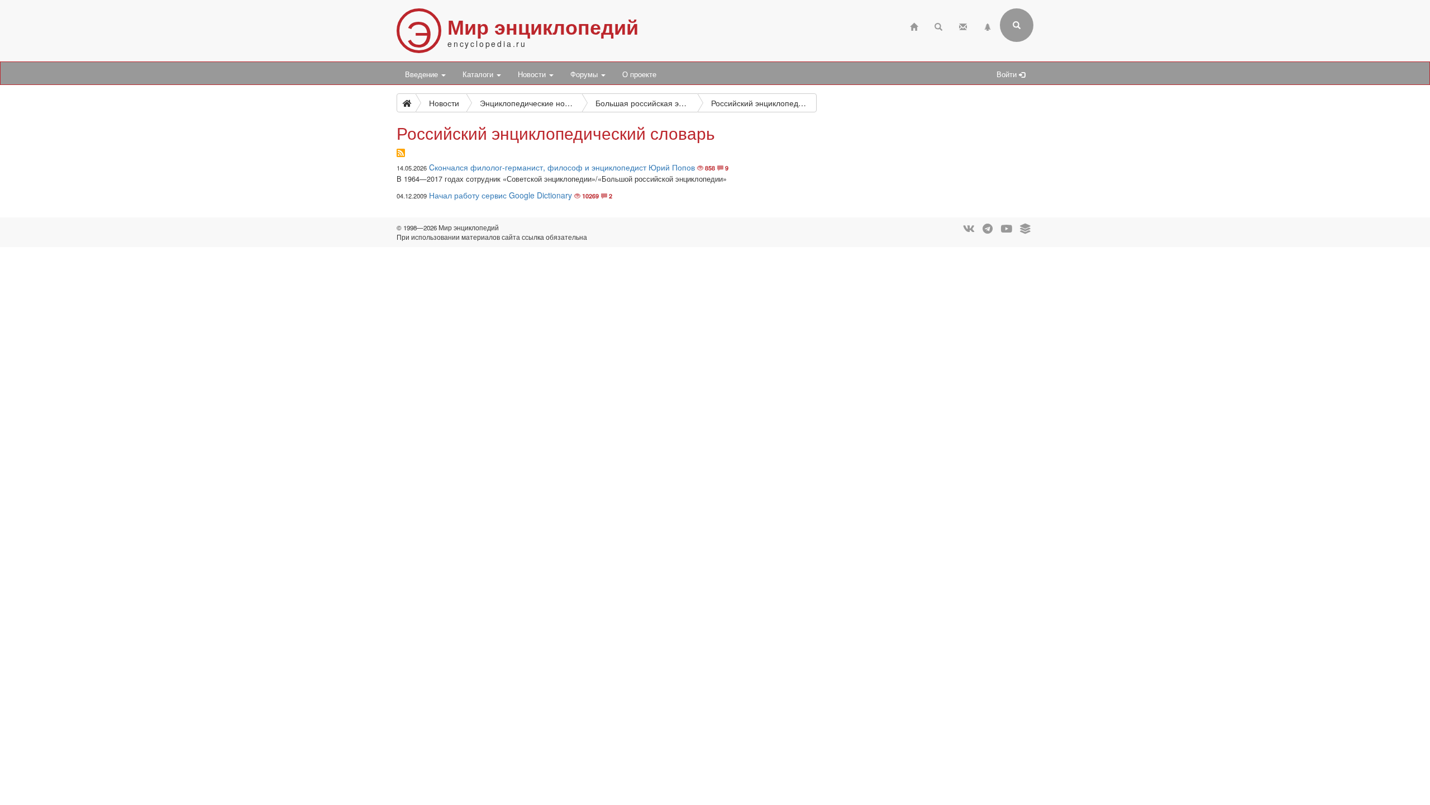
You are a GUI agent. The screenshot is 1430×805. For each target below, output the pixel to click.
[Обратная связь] (963, 25)
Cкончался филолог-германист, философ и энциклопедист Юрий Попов (562, 167)
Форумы (585, 74)
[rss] (401, 153)
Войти (1008, 74)
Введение (422, 74)
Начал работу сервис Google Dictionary (500, 195)
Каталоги (479, 74)
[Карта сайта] (987, 25)
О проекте (639, 74)
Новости (533, 74)
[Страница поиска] (938, 25)
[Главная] (914, 25)
